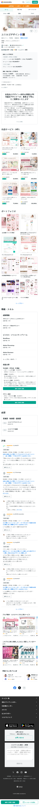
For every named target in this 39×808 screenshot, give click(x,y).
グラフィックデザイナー (17, 319)
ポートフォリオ (32, 9)
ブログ (32, 13)
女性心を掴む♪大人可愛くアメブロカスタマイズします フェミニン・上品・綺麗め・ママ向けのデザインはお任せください (18, 455)
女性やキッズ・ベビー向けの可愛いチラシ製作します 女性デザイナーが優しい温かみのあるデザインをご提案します (19, 552)
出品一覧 (19, 9)
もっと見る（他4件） (9, 359)
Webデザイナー (15, 326)
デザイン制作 (6, 549)
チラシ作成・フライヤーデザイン (19, 549)
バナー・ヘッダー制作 (23, 521)
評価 (19, 13)
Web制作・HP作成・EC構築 (10, 452)
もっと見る (20, 121)
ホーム (6, 9)
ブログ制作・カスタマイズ (24, 452)
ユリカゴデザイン (10, 34)
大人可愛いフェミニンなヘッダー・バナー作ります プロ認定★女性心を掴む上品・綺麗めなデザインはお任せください (19, 523)
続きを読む (6, 493)
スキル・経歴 (6, 13)
